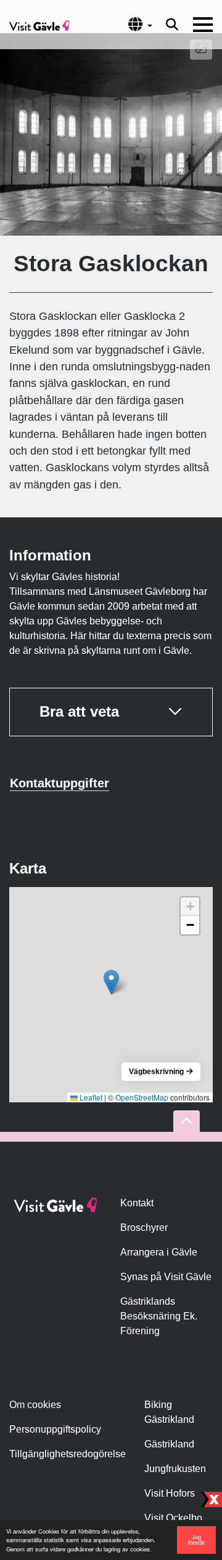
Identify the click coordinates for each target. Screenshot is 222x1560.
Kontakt (137, 1203)
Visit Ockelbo (173, 1518)
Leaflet (90, 1097)
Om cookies (35, 1404)
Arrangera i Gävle (158, 1252)
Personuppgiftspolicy (55, 1429)
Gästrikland (169, 1444)
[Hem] (39, 24)
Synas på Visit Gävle (166, 1276)
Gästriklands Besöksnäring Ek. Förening (158, 1316)
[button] (111, 982)
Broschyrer (144, 1227)
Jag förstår (196, 1539)
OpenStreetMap (141, 1097)
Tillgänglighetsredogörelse (67, 1454)
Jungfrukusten (175, 1468)
